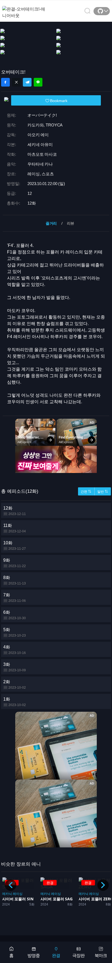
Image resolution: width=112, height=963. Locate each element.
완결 (56, 955)
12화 (14, 511)
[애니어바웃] (24, 9)
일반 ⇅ (102, 492)
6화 (14, 615)
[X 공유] (16, 82)
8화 (14, 580)
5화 (14, 632)
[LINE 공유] (38, 82)
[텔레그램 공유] (27, 82)
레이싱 (18, 894)
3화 (14, 667)
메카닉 (7, 894)
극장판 (78, 955)
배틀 (92, 894)
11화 (14, 528)
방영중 (33, 955)
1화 (14, 702)
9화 (14, 563)
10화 (14, 546)
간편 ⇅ (86, 492)
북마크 (101, 955)
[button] (103, 885)
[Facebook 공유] (5, 82)
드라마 (83, 894)
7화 (14, 598)
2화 (14, 684)
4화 (14, 650)
